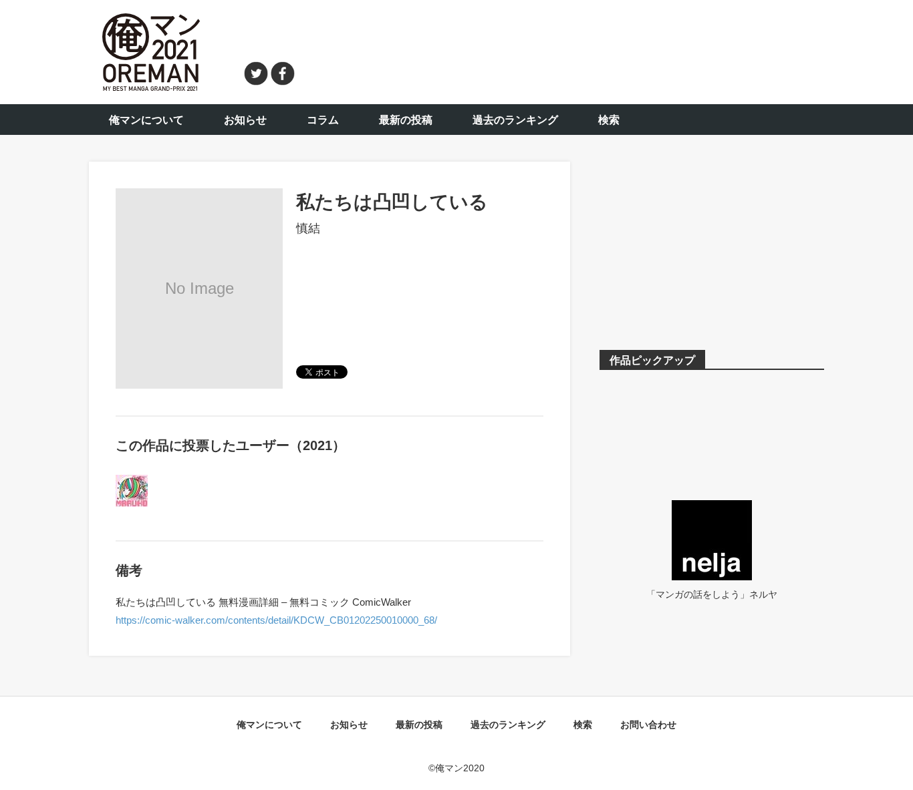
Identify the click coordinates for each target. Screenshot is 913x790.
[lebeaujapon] (132, 482)
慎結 (308, 228)
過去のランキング (515, 120)
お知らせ (245, 120)
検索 (609, 120)
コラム (323, 120)
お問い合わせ (648, 724)
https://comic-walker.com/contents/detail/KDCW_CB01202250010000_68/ (276, 620)
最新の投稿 (405, 120)
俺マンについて (146, 120)
